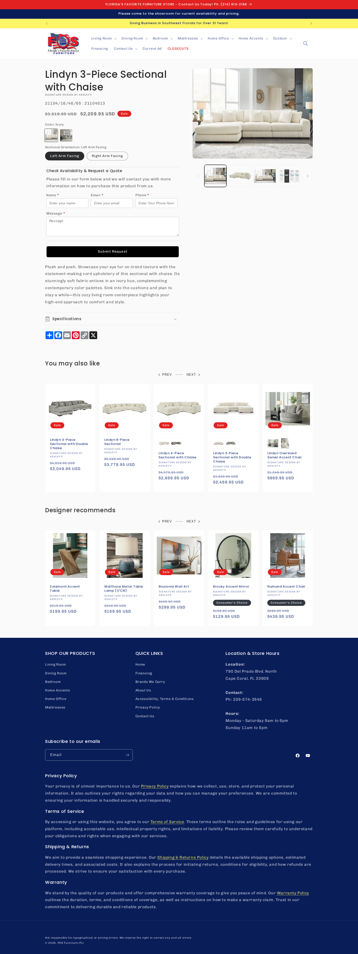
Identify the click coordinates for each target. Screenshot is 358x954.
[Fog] (66, 135)
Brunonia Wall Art (174, 587)
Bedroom (53, 682)
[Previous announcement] (46, 23)
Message (55, 213)
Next (191, 374)
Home (140, 664)
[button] (103, 38)
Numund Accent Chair (286, 587)
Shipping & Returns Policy (182, 857)
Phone (142, 195)
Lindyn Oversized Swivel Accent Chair (284, 455)
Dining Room (56, 673)
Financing (143, 673)
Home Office (55, 699)
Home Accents (57, 690)
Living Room (55, 664)
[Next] (307, 176)
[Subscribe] (127, 755)
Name (52, 195)
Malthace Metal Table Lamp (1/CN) (123, 589)
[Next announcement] (311, 23)
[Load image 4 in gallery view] (289, 176)
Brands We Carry (150, 682)
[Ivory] (51, 135)
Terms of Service (167, 821)
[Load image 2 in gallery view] (240, 176)
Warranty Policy (293, 893)
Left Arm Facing (64, 156)
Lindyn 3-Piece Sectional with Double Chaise (232, 457)
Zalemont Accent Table (65, 589)
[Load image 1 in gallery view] (215, 176)
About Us (143, 690)
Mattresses (55, 707)
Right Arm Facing (107, 156)
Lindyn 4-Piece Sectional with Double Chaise (69, 444)
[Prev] (197, 176)
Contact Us (144, 716)
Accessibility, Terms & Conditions (164, 699)
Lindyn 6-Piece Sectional (116, 442)
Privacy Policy (147, 707)
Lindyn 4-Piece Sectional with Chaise (178, 455)
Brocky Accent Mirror (231, 587)
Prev (167, 374)
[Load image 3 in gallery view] (265, 176)
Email (97, 195)
